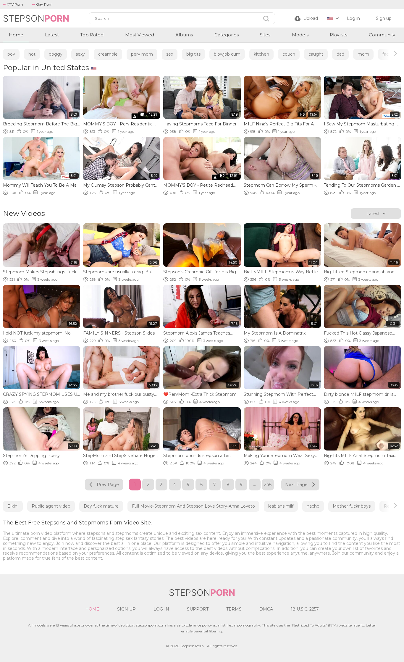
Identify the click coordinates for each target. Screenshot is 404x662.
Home (16, 35)
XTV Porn (15, 4)
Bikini (12, 506)
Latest (52, 35)
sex (169, 54)
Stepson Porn (192, 646)
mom (363, 54)
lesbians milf (280, 506)
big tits (193, 54)
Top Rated (92, 35)
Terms (234, 609)
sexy (80, 54)
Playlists (338, 35)
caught (315, 54)
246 (268, 484)
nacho (313, 506)
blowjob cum (227, 54)
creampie (108, 54)
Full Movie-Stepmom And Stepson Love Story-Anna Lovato (193, 506)
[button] (390, 53)
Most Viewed (139, 35)
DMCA (266, 609)
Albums (184, 35)
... (254, 484)
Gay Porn (44, 4)
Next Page (296, 484)
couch (288, 54)
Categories (226, 35)
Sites (265, 35)
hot (31, 54)
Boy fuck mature (101, 506)
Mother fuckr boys (352, 506)
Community (382, 35)
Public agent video (51, 506)
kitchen (261, 54)
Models (300, 35)
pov (11, 54)
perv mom (142, 54)
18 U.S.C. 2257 (305, 609)
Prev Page (108, 484)
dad (340, 54)
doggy (55, 54)
